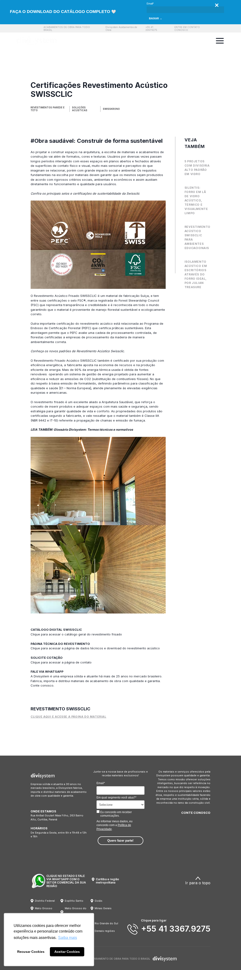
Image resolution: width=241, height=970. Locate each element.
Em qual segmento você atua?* (116, 797)
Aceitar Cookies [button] (67, 952)
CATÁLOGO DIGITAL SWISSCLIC (56, 629)
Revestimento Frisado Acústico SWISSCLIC (65, 360)
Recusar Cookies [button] (30, 952)
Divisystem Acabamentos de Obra (121, 28)
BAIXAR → (155, 18)
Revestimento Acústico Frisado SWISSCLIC (65, 296)
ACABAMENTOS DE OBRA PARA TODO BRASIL (67, 28)
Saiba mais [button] (67, 938)
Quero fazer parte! (120, 840)
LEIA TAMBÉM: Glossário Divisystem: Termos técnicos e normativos (82, 429)
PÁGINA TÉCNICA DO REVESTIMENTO (60, 644)
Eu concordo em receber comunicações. (116, 813)
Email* (150, 3)
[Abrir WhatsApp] (229, 958)
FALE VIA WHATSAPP (47, 671)
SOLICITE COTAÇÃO (47, 657)
